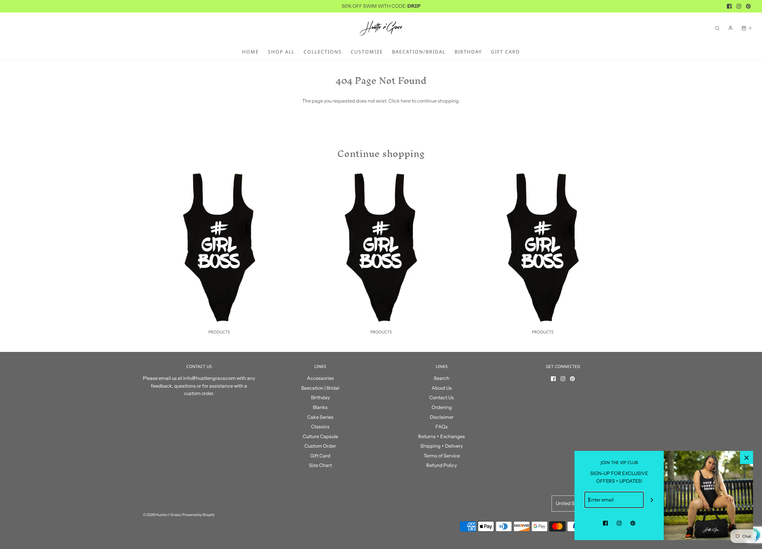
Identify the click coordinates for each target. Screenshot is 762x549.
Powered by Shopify (198, 514)
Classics (320, 427)
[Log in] (730, 28)
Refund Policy (441, 465)
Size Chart (320, 465)
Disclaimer (442, 417)
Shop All (281, 51)
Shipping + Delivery (441, 446)
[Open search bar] (717, 28)
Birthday (468, 51)
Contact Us (441, 397)
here (406, 101)
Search (441, 378)
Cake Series (320, 417)
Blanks (320, 407)
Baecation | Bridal (320, 388)
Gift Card (505, 51)
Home (250, 51)
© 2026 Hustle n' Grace (161, 514)
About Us (442, 388)
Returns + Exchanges (441, 436)
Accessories (320, 378)
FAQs (441, 427)
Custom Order (320, 446)
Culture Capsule (320, 436)
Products (219, 332)
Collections (323, 51)
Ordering (442, 407)
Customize (367, 51)
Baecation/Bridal (419, 51)
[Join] (652, 500)
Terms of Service (442, 456)
